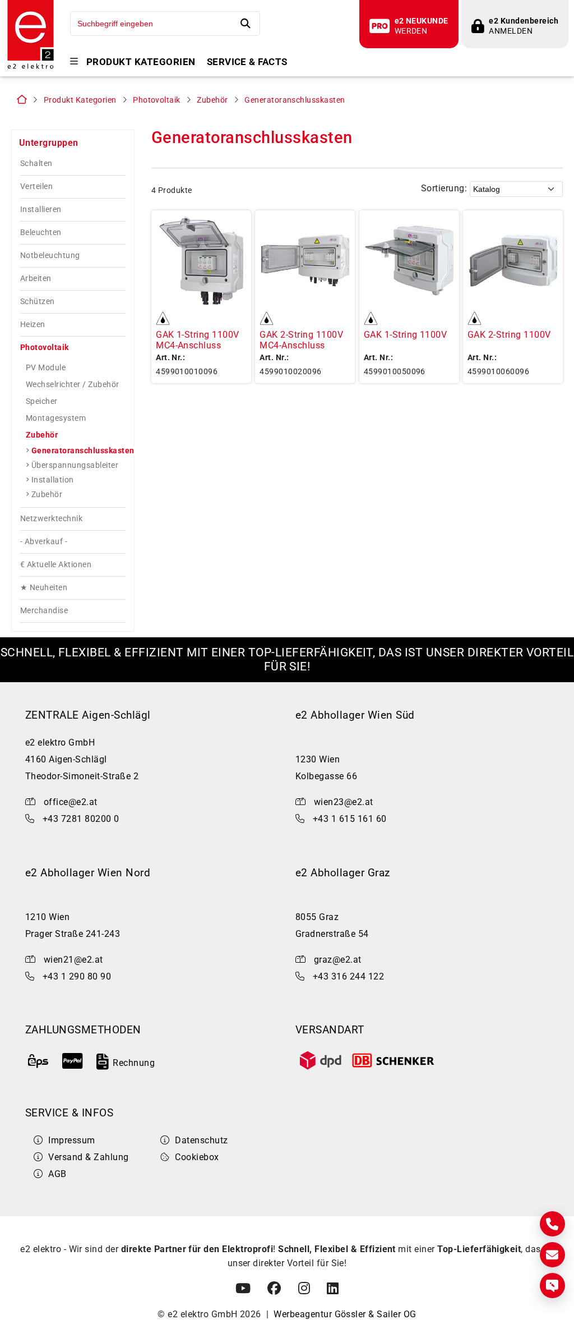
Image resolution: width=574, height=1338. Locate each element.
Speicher (42, 401)
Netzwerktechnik (51, 518)
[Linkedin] (333, 1288)
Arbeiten (36, 278)
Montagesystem (56, 417)
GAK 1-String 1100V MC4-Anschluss (197, 340)
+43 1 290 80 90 (77, 976)
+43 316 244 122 (348, 976)
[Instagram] (304, 1288)
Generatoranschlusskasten (294, 100)
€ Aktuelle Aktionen (55, 564)
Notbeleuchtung (50, 255)
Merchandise (44, 610)
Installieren (41, 209)
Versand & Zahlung (88, 1157)
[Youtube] (243, 1288)
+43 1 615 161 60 (350, 818)
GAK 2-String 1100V (509, 334)
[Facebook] (274, 1288)
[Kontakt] (552, 1223)
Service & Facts (247, 62)
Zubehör (212, 100)
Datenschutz (201, 1140)
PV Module (46, 367)
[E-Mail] (552, 1254)
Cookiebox (197, 1157)
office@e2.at (71, 802)
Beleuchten (41, 232)
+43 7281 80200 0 (81, 818)
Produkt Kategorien (141, 62)
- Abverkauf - (43, 541)
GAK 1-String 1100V (405, 334)
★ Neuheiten (43, 587)
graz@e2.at (338, 959)
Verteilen (36, 186)
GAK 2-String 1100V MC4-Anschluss (301, 340)
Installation (52, 479)
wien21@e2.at (73, 959)
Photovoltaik (156, 100)
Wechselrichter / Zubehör (72, 384)
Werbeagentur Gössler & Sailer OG (345, 1314)
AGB (57, 1174)
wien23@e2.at (343, 802)
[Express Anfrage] (552, 1285)
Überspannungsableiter (74, 465)
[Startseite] (30, 67)
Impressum (71, 1140)
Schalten (36, 163)
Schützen (37, 301)
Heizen (32, 324)
